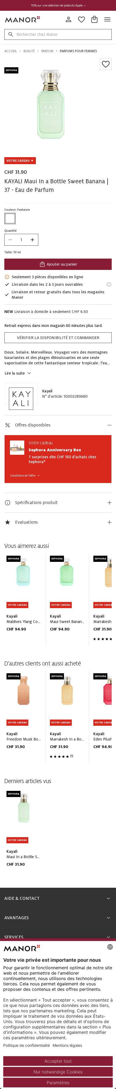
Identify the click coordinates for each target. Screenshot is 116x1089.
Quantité (10, 230)
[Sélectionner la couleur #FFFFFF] (10, 218)
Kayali (47, 391)
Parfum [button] (47, 51)
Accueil (10, 51)
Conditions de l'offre (22, 475)
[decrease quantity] (10, 239)
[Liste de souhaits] (106, 64)
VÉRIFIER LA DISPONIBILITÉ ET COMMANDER (58, 338)
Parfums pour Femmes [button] (78, 51)
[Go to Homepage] (22, 19)
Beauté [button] (29, 51)
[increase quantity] (32, 239)
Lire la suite (15, 373)
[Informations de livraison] (109, 284)
